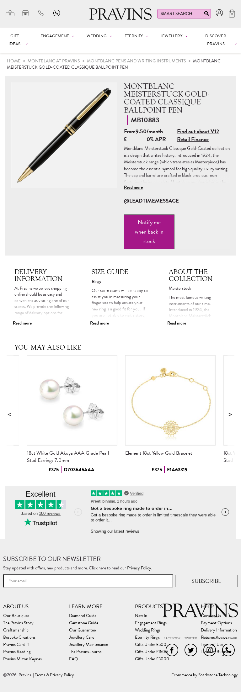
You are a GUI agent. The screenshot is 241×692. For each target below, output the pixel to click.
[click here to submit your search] (206, 15)
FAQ (73, 659)
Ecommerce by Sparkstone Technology (204, 675)
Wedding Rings (147, 630)
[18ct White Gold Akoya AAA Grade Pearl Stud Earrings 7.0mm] (72, 400)
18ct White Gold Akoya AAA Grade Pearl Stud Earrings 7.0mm (68, 456)
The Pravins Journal (86, 652)
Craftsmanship (16, 630)
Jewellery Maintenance (88, 645)
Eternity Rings (147, 637)
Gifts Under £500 (150, 645)
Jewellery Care (81, 637)
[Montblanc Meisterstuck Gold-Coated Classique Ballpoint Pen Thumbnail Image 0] (64, 135)
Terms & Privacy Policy (54, 675)
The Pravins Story (18, 623)
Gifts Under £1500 (151, 652)
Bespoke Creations (19, 637)
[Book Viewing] (26, 13)
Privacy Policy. (139, 568)
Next (231, 414)
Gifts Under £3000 (152, 659)
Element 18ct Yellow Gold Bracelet (158, 453)
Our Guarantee (82, 630)
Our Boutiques (16, 616)
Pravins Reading (16, 652)
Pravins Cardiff (16, 645)
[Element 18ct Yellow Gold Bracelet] (170, 400)
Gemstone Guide (83, 623)
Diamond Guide (82, 616)
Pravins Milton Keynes (22, 659)
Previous (10, 414)
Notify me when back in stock (149, 231)
